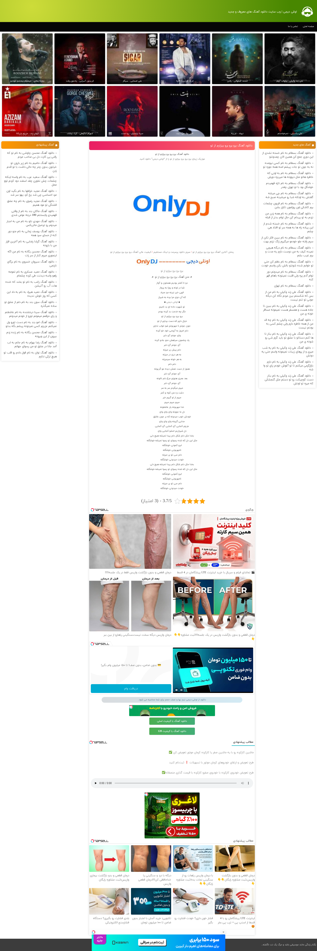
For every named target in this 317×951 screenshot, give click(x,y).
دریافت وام (131, 689)
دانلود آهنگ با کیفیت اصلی (172, 721)
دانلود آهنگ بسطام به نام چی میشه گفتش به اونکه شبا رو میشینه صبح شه (289, 195)
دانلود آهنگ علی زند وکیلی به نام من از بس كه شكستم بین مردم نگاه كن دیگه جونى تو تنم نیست (289, 296)
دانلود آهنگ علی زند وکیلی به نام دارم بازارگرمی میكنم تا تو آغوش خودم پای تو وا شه (288, 366)
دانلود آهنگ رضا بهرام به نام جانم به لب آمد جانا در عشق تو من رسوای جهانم (32, 344)
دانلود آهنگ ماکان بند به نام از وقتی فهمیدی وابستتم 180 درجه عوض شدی (34, 213)
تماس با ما (293, 26)
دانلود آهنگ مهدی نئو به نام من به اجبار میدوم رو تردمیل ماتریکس (32, 223)
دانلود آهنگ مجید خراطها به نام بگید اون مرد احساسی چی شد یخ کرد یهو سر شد (31, 193)
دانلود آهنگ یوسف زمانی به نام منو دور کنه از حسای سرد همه (32, 233)
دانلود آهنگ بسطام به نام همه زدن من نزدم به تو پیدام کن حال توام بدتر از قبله (289, 215)
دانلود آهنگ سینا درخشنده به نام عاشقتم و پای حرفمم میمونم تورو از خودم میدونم (31, 314)
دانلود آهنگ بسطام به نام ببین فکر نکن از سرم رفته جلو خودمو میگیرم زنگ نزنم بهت (287, 240)
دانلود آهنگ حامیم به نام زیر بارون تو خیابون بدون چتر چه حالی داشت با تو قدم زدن (32, 167)
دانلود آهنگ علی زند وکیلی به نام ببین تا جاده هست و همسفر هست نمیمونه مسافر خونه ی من (288, 310)
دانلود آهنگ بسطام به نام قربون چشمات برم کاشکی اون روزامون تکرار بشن (288, 205)
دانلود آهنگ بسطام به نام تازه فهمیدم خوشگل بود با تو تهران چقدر (289, 185)
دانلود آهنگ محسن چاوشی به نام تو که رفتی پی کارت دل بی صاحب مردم (32, 155)
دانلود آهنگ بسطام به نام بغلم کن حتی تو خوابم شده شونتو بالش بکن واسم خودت (287, 264)
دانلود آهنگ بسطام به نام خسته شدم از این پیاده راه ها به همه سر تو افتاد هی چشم (288, 227)
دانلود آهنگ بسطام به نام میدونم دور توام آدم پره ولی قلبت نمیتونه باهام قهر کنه (289, 276)
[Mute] (181, 690)
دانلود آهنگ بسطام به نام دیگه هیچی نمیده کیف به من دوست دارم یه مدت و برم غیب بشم (289, 251)
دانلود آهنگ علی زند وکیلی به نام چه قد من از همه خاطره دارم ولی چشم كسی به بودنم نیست (288, 324)
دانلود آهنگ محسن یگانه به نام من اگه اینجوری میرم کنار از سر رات (32, 253)
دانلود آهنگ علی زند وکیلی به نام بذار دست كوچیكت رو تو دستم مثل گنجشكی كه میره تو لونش (289, 380)
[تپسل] (93, 932)
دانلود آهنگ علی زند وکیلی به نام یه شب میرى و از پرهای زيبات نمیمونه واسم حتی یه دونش (287, 352)
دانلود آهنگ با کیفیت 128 (172, 731)
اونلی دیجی (172, 302)
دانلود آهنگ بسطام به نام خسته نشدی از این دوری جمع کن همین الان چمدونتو (287, 155)
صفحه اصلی (308, 26)
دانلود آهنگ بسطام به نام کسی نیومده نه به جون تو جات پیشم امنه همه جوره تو (288, 165)
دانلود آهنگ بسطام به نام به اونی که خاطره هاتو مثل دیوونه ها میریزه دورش (290, 175)
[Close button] (223, 932)
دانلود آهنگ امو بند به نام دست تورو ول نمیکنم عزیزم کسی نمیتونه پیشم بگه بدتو (31, 324)
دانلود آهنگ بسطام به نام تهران (292, 286)
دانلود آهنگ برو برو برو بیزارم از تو (231, 146)
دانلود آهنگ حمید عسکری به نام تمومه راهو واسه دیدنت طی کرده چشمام (32, 274)
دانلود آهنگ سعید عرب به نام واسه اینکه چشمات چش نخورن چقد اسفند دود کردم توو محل (30, 181)
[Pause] (176, 690)
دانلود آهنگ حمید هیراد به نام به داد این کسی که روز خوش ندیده (32, 294)
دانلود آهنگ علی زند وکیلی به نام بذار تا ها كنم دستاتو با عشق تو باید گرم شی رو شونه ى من (289, 338)
